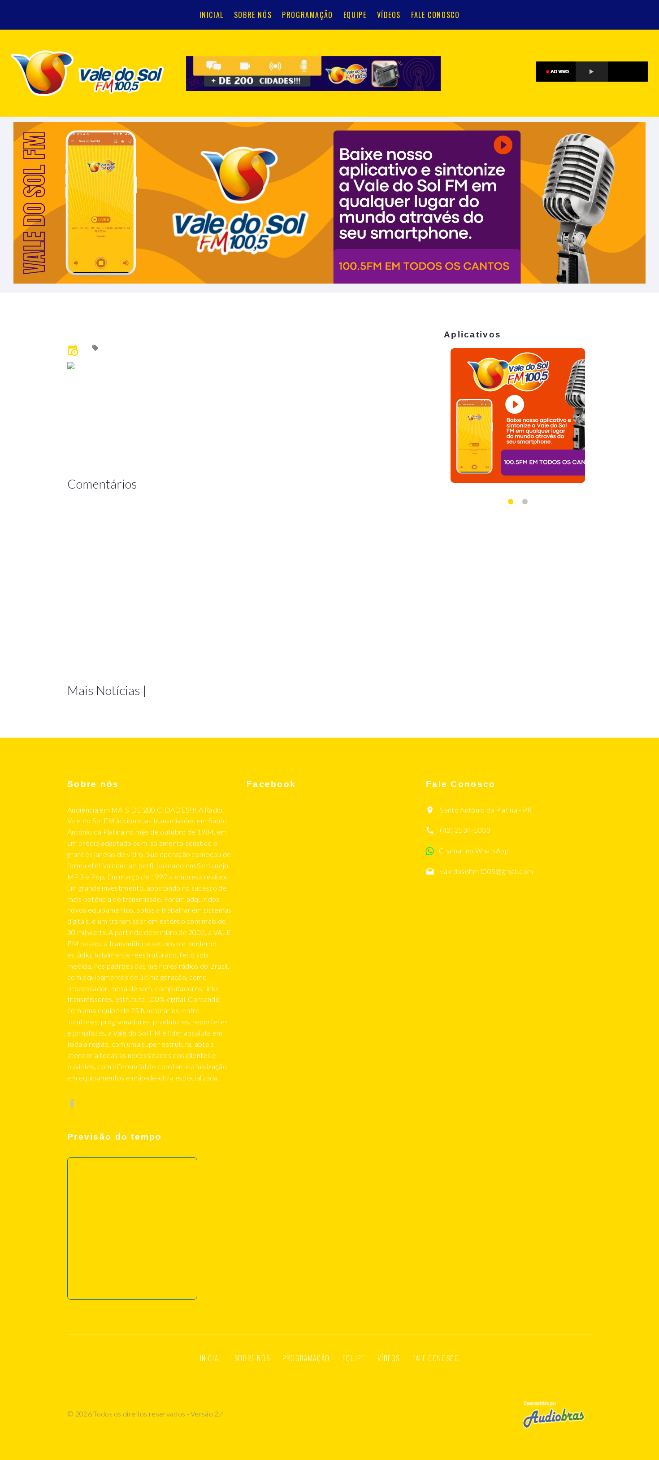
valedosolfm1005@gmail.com (486, 871)
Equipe (355, 14)
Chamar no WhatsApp (474, 850)
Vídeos (389, 14)
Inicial (211, 14)
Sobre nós (253, 14)
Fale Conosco (435, 14)
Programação (307, 14)
